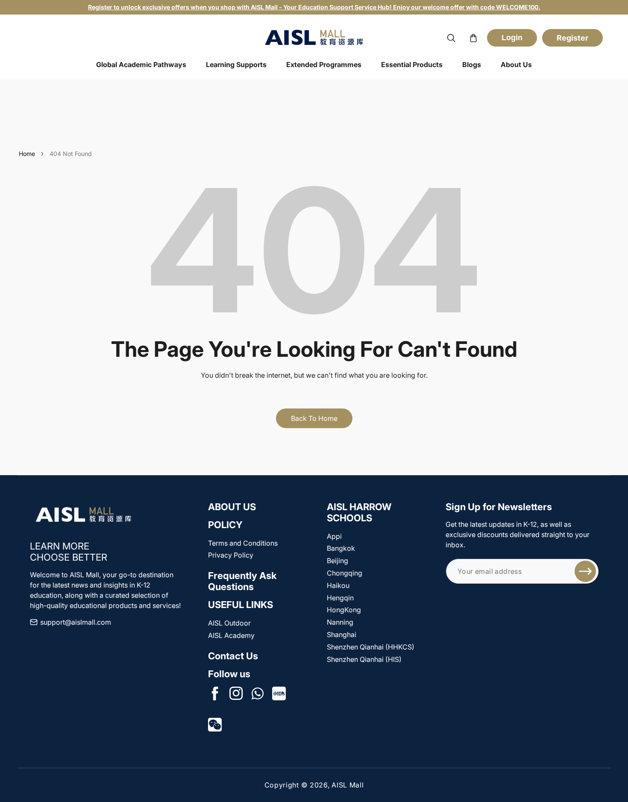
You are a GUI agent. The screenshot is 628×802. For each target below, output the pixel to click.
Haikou (338, 585)
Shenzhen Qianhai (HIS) (364, 659)
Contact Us (233, 655)
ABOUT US (232, 506)
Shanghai (341, 634)
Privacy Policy (230, 555)
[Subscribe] (585, 571)
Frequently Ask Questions (242, 581)
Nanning (340, 622)
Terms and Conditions (243, 543)
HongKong (344, 609)
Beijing (337, 560)
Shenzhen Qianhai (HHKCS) (370, 647)
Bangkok (341, 548)
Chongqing (344, 573)
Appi (334, 536)
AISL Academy (231, 635)
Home (27, 153)
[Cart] (473, 38)
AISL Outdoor (229, 623)
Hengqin (340, 597)
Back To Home (314, 418)
